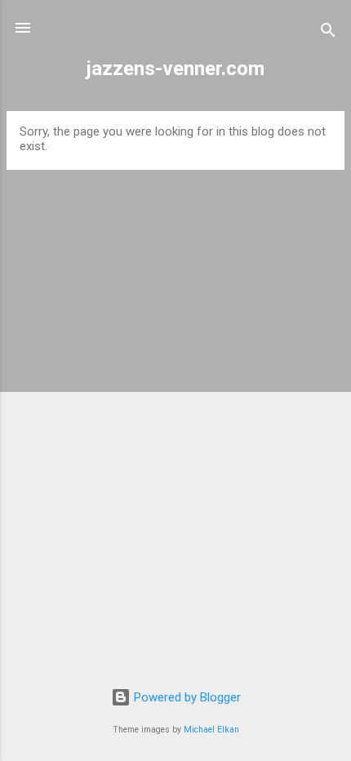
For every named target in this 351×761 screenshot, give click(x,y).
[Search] (328, 33)
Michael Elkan (211, 729)
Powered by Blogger (186, 697)
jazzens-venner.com (175, 68)
